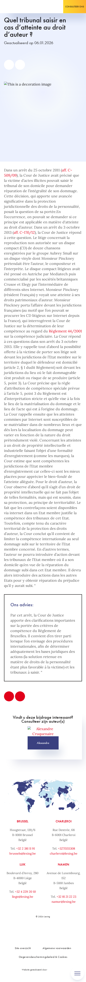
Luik (22, 864)
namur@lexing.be (64, 901)
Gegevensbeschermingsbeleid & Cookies (43, 957)
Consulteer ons (74, 6)
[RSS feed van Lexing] (65, 930)
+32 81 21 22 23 (66, 897)
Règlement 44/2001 (65, 331)
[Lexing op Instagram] (47, 930)
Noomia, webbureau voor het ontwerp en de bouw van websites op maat (56, 969)
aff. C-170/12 (24, 232)
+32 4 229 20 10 (25, 892)
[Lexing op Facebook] (29, 930)
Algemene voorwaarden (57, 948)
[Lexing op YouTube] (56, 930)
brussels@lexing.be (22, 853)
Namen (63, 864)
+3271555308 (66, 848)
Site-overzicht (23, 948)
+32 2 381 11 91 (25, 848)
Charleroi (64, 821)
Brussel (22, 821)
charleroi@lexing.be (63, 853)
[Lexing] (15, 6)
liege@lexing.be (22, 897)
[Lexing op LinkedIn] (38, 930)
